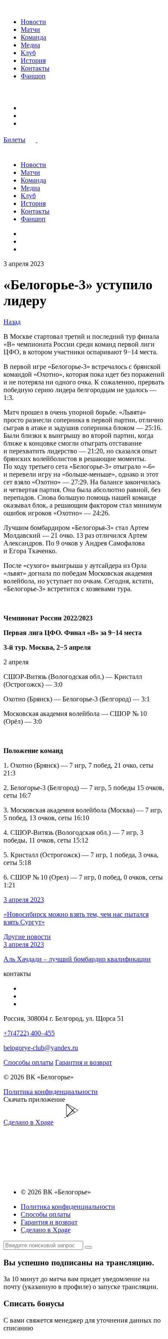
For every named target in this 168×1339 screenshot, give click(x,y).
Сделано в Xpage (28, 1122)
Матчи (30, 29)
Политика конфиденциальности (50, 1091)
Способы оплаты (28, 1062)
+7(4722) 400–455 (29, 1033)
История (33, 60)
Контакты (35, 68)
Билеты (14, 139)
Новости (33, 21)
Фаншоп (33, 76)
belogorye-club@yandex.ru (40, 1047)
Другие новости (27, 936)
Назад (12, 321)
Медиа (30, 45)
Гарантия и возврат (83, 1062)
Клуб (28, 52)
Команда (33, 37)
